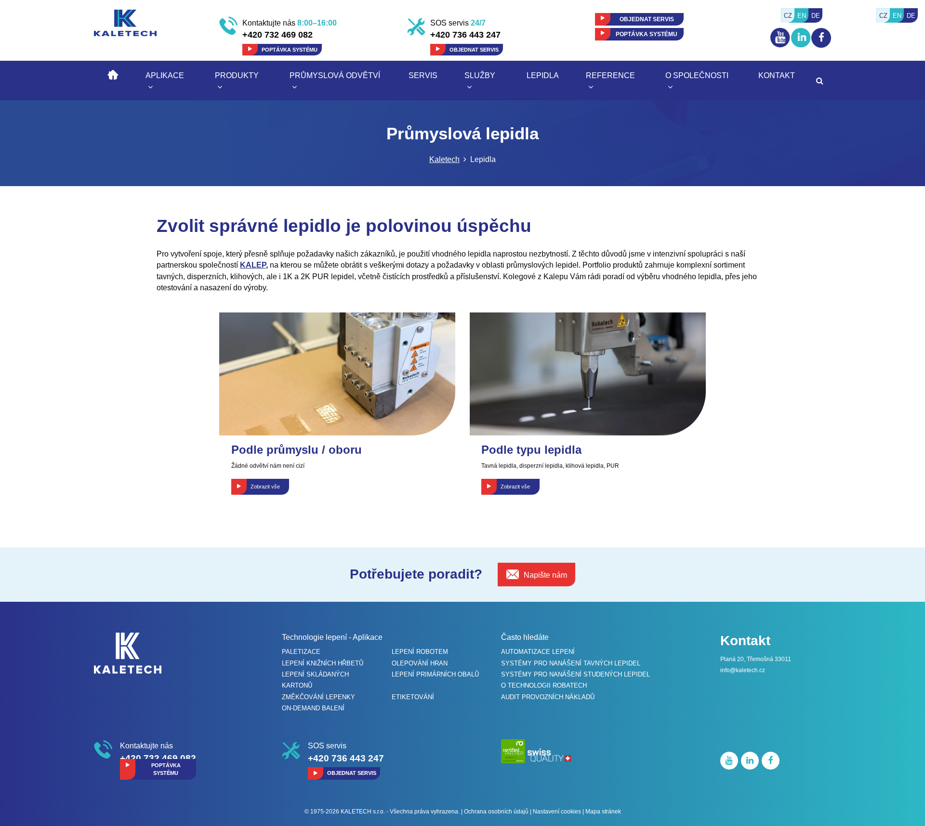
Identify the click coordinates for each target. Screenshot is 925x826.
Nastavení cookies (557, 811)
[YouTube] (780, 47)
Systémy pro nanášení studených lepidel (575, 674)
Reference (610, 75)
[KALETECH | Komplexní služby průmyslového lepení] (125, 22)
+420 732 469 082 (277, 35)
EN (897, 15)
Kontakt (776, 75)
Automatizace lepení (538, 651)
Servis (423, 75)
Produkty (237, 75)
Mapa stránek (603, 811)
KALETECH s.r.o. (363, 811)
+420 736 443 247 (465, 35)
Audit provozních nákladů (548, 697)
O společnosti (696, 75)
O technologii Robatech (544, 685)
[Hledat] (819, 80)
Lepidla (543, 75)
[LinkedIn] (801, 48)
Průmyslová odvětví (335, 75)
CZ (883, 15)
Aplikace (164, 75)
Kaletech (444, 159)
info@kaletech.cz (742, 670)
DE (911, 15)
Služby (479, 75)
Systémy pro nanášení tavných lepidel (570, 663)
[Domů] (113, 73)
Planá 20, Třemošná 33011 (755, 659)
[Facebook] (821, 38)
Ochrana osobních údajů (496, 811)
